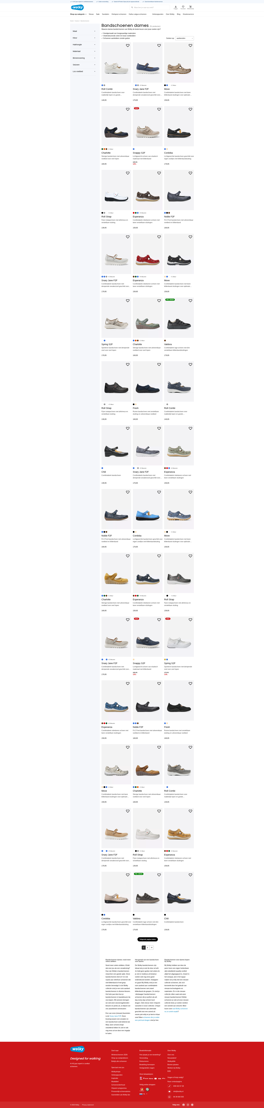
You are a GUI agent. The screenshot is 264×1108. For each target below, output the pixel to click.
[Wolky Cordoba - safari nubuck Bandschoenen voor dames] (116, 892)
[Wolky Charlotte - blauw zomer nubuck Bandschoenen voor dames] (116, 126)
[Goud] (165, 659)
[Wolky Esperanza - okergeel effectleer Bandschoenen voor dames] (179, 828)
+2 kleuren (143, 85)
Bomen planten (173, 1064)
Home (72, 21)
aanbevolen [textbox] (181, 38)
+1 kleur (173, 85)
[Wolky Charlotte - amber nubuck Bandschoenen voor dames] (116, 573)
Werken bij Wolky (173, 1068)
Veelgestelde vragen (146, 1068)
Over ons (170, 1055)
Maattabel (115, 1081)
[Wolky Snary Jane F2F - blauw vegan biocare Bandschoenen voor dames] (148, 62)
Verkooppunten (157, 14)
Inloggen (176, 8)
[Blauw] (102, 85)
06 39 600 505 (178, 1097)
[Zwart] (165, 85)
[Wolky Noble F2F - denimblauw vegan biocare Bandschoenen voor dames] (116, 509)
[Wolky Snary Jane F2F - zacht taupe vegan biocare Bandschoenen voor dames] (116, 637)
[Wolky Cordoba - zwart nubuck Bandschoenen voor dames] (179, 126)
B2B (169, 1071)
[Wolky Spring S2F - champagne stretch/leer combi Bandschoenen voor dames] (116, 317)
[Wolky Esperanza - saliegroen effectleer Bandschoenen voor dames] (179, 445)
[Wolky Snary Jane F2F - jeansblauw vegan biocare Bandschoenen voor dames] (148, 445)
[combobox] (184, 38)
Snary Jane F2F (115, 1016)
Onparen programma (119, 1088)
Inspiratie (114, 1078)
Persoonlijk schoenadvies (120, 1091)
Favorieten (183, 8)
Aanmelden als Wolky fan (120, 1095)
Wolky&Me (171, 1061)
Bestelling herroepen (147, 1064)
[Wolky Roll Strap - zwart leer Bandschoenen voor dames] (116, 381)
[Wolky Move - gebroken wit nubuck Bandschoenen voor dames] (116, 764)
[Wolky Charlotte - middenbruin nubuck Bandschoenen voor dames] (148, 764)
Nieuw (91, 14)
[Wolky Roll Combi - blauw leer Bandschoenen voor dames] (179, 381)
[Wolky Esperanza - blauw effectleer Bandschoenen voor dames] (116, 700)
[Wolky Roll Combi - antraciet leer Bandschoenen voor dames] (179, 764)
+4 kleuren (142, 213)
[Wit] (134, 85)
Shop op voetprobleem (119, 1058)
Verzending (143, 1058)
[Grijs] (104, 85)
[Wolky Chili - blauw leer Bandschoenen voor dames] (179, 892)
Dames (77, 21)
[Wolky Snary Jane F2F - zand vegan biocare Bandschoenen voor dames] (116, 828)
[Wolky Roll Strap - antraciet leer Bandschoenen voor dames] (179, 573)
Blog (178, 14)
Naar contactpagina (174, 1081)
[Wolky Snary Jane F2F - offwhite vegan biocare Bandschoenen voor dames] (116, 254)
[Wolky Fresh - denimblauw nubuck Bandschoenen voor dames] (148, 381)
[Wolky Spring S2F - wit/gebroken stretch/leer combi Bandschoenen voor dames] (179, 637)
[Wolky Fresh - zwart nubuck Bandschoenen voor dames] (179, 700)
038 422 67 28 (178, 1086)
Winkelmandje (190, 8)
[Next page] (151, 948)
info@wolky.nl (178, 1091)
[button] (127, 45)
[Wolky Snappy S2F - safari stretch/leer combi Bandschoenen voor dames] (148, 126)
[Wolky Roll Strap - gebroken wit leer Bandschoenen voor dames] (148, 828)
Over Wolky (170, 14)
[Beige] (167, 149)
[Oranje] (104, 149)
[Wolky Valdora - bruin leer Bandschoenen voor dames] (148, 892)
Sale (98, 14)
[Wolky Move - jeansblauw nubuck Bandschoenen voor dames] (179, 509)
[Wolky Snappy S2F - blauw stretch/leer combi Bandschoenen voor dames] (148, 637)
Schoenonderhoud (118, 1085)
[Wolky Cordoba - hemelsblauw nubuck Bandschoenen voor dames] (148, 509)
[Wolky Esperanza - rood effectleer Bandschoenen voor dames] (148, 254)
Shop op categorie (77, 14)
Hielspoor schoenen (119, 14)
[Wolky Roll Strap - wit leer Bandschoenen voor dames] (116, 190)
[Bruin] (106, 149)
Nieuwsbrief (171, 1058)
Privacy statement (88, 1105)
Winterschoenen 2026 (119, 1055)
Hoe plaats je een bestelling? (150, 1055)
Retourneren (144, 1061)
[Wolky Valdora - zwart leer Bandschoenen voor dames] (179, 317)
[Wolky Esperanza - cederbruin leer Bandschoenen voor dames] (148, 190)
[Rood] (133, 213)
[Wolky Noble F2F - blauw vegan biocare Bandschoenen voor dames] (179, 190)
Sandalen (105, 14)
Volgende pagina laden (148, 939)
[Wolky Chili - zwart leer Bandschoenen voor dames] (116, 445)
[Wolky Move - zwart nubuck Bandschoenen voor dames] (179, 254)
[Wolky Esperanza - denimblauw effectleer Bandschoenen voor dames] (148, 573)
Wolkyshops (115, 1071)
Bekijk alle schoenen (119, 1061)
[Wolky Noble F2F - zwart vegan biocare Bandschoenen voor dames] (148, 700)
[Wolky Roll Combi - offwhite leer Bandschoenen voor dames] (116, 62)
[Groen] (102, 149)
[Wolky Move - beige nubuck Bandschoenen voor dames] (179, 62)
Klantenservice (188, 14)
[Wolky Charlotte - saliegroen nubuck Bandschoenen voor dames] (148, 317)
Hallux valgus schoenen (137, 14)
